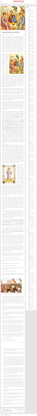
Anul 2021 (28, 88)
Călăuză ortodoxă (18, 1)
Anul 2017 (28, 159)
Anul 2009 (28, 302)
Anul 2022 (28, 68)
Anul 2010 (28, 286)
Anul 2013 (28, 231)
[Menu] (1, 1)
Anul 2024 (28, 34)
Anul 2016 (28, 177)
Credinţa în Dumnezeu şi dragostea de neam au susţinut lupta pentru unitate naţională (7, 410)
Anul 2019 (28, 119)
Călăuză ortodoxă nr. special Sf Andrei (31, 72)
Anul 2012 (28, 253)
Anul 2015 (28, 195)
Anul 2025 (28, 18)
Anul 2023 (28, 50)
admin (13, 34)
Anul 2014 (28, 211)
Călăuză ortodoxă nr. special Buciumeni (31, 78)
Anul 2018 (28, 139)
